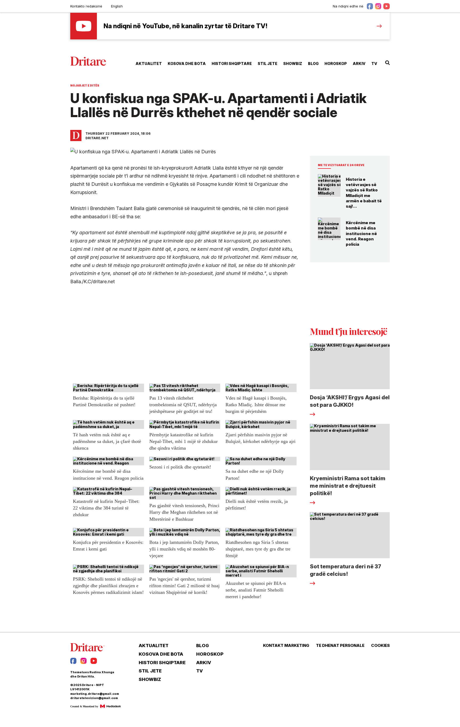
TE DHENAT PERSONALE (340, 645)
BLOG (313, 63)
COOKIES (380, 645)
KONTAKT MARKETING (286, 645)
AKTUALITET (148, 63)
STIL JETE (267, 63)
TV (374, 63)
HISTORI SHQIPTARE (232, 63)
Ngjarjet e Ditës (84, 85)
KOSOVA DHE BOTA (187, 63)
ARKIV (359, 63)
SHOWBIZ (292, 63)
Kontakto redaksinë (86, 6)
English (117, 6)
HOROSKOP (336, 63)
